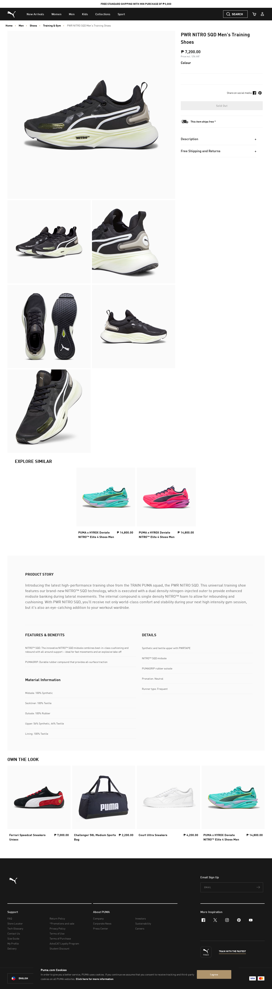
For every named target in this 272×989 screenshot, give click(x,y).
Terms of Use (57, 933)
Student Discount (59, 948)
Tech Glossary (15, 928)
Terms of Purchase (60, 938)
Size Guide (13, 938)
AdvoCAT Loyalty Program (64, 943)
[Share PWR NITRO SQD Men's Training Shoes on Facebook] (254, 93)
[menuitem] (35, 14)
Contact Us (13, 933)
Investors (140, 918)
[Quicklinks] (262, 14)
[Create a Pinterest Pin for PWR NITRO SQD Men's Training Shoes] (260, 93)
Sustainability (143, 923)
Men (21, 25)
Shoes (33, 25)
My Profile (13, 943)
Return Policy (57, 918)
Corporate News (102, 923)
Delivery (11, 948)
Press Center (100, 928)
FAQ (9, 918)
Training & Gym (52, 25)
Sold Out (221, 105)
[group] (39, 804)
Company (98, 918)
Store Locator (15, 923)
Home (9, 25)
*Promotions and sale (62, 923)
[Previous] (13, 804)
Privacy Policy (57, 928)
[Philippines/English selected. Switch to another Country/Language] (28, 978)
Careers (139, 928)
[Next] (259, 804)
